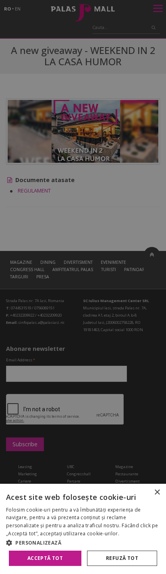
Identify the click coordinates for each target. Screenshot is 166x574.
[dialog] (83, 529)
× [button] (157, 492)
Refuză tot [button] (122, 558)
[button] (83, 542)
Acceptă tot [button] (45, 558)
